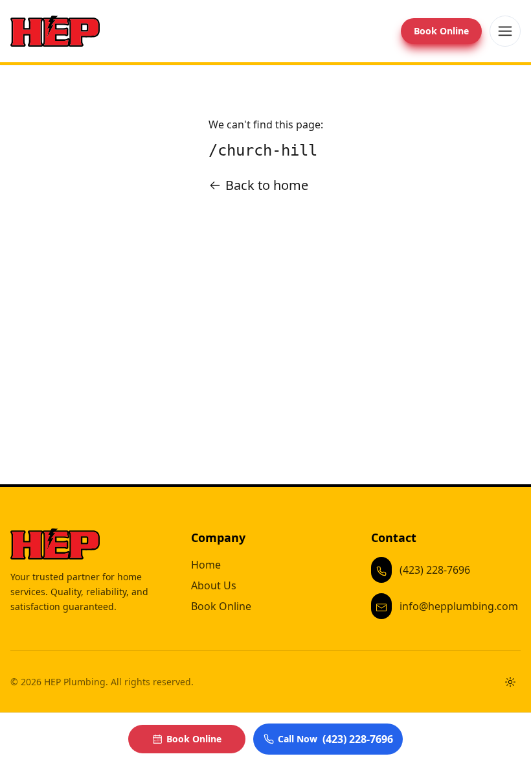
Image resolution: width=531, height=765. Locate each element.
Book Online (441, 31)
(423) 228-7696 (435, 570)
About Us (213, 585)
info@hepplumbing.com (459, 606)
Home (206, 565)
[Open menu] (505, 31)
